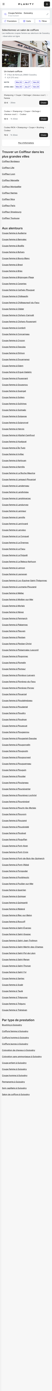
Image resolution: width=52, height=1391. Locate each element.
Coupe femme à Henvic (13, 429)
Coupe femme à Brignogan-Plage (18, 277)
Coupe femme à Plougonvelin (16, 744)
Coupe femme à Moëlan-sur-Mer (17, 599)
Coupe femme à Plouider (14, 776)
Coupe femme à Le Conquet (15, 536)
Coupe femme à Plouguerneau (16, 763)
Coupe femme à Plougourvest (16, 757)
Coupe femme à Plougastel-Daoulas (19, 738)
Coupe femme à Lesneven (14, 574)
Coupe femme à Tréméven (14, 1010)
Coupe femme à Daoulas (14, 347)
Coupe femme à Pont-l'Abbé (15, 864)
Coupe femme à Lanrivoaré (15, 523)
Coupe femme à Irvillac (13, 454)
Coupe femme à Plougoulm (15, 751)
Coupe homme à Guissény (14, 1075)
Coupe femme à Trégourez (15, 997)
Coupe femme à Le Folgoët (15, 555)
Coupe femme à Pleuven (13, 631)
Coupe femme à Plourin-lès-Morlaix (19, 808)
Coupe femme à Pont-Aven (15, 846)
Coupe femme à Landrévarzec (16, 498)
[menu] (3, 4)
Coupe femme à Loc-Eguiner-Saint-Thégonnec (24, 580)
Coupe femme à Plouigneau (15, 782)
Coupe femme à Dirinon (13, 353)
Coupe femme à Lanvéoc (14, 530)
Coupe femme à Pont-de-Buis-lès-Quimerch (23, 858)
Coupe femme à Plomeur (14, 669)
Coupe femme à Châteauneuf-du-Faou (20, 302)
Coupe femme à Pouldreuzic (15, 877)
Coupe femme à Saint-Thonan (16, 966)
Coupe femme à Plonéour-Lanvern (18, 675)
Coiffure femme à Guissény (15, 1031)
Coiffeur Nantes (9, 193)
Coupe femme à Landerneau (15, 485)
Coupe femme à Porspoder (15, 871)
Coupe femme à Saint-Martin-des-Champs (22, 947)
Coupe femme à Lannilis (13, 517)
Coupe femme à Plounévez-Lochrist (19, 795)
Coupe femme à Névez (13, 612)
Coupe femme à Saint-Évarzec (16, 928)
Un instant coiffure (13, 71)
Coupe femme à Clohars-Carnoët (18, 315)
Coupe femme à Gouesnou (15, 384)
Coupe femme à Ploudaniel (15, 707)
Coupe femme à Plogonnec (15, 656)
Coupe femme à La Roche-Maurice (18, 473)
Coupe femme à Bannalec (14, 239)
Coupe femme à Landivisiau (15, 492)
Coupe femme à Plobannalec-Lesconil (20, 650)
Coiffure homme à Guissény (15, 1037)
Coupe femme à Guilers (13, 397)
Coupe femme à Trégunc (14, 1003)
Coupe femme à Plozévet (14, 833)
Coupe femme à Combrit (13, 328)
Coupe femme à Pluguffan (14, 839)
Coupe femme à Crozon (13, 340)
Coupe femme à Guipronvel (15, 422)
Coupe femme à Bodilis (13, 245)
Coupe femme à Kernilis (13, 467)
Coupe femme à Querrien (14, 890)
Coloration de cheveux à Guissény (18, 1050)
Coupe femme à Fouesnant (15, 378)
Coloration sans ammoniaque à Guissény (22, 1056)
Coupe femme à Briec (12, 271)
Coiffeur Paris (8, 205)
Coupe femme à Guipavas (14, 416)
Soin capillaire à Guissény (14, 1088)
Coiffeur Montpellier (11, 186)
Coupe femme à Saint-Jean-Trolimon (19, 940)
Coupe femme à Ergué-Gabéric (17, 372)
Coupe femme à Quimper (14, 896)
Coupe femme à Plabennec (15, 624)
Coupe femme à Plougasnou (15, 732)
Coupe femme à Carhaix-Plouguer (18, 290)
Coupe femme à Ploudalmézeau (17, 700)
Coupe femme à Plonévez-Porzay (18, 688)
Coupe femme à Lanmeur (14, 511)
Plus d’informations (26, 143)
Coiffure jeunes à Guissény (15, 1044)
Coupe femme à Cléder (13, 309)
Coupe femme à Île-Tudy (13, 448)
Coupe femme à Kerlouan (14, 460)
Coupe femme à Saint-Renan (16, 959)
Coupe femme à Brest (12, 264)
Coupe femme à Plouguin (14, 770)
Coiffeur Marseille (10, 180)
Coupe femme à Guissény (14, 1069)
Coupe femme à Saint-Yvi (14, 972)
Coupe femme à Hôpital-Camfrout (18, 435)
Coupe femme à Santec (13, 978)
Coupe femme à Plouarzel (14, 694)
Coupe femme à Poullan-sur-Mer (17, 883)
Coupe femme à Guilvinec (14, 403)
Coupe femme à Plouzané (14, 820)
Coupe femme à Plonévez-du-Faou (19, 681)
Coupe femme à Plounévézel (15, 801)
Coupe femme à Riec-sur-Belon (17, 915)
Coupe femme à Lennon (13, 568)
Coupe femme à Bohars (13, 252)
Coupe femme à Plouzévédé (15, 827)
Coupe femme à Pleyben (13, 637)
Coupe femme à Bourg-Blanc (16, 258)
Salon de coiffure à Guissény (16, 1094)
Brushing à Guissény (12, 1025)
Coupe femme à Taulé (12, 991)
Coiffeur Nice (8, 199)
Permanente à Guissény (13, 1081)
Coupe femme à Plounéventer (16, 789)
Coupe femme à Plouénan (14, 719)
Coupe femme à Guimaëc (14, 410)
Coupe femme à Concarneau (16, 334)
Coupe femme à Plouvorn (14, 814)
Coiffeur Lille (8, 167)
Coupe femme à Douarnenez (16, 359)
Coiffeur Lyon (8, 174)
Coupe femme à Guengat (14, 391)
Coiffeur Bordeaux (11, 161)
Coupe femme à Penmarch (14, 618)
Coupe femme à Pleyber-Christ (17, 643)
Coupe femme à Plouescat (14, 725)
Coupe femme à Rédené (13, 909)
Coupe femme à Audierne (14, 233)
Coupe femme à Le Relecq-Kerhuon (19, 561)
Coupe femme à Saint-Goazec (16, 934)
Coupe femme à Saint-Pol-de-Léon (18, 953)
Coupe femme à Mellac (13, 593)
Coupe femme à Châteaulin (15, 296)
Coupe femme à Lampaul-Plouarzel (19, 479)
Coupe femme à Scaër (12, 984)
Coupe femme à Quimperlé (15, 902)
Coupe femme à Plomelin (14, 662)
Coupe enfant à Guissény (14, 1063)
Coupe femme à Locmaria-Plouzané (19, 587)
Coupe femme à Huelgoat (14, 441)
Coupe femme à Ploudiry (14, 713)
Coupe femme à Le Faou (13, 549)
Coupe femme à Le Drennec (15, 542)
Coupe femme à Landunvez (15, 504)
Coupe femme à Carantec (14, 283)
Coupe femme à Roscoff (13, 921)
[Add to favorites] (46, 44)
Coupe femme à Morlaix (13, 605)
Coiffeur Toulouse (10, 218)
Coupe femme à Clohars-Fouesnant (19, 321)
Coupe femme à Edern (12, 365)
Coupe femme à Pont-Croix (15, 852)
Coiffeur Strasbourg (11, 212)
